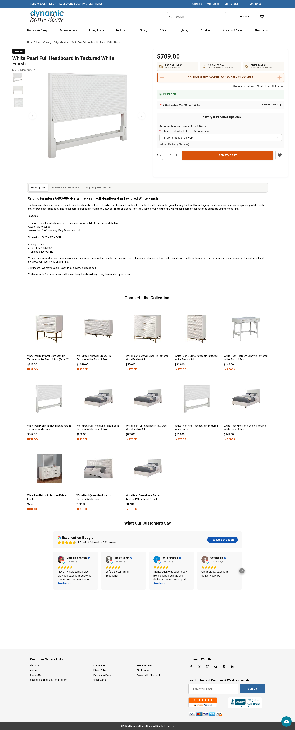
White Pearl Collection (270, 86)
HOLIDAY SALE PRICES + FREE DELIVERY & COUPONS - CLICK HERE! (66, 3)
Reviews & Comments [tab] (65, 187)
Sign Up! (252, 688)
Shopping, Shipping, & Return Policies (49, 679)
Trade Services (144, 665)
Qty (159, 155)
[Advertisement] (147, 617)
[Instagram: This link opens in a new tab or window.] (207, 666)
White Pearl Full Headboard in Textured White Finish (96, 42)
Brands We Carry (43, 42)
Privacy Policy (100, 670)
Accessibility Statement (148, 675)
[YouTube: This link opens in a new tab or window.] (216, 666)
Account (34, 670)
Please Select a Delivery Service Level (186, 131)
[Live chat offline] (286, 721)
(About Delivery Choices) (174, 144)
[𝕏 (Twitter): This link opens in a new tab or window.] (199, 666)
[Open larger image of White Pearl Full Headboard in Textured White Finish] (87, 115)
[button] (18, 77)
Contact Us (213, 4)
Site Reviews (143, 670)
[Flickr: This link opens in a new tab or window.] (232, 666)
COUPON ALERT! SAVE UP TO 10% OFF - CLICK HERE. (221, 77)
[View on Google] (61, 559)
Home (30, 42)
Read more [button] (64, 583)
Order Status (231, 4)
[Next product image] (141, 115)
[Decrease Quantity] (165, 155)
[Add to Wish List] (279, 155)
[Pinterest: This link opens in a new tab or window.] (224, 666)
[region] (17, 115)
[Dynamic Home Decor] (47, 16)
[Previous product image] (32, 115)
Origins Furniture (61, 42)
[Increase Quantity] (176, 155)
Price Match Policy (102, 675)
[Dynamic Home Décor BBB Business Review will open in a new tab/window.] (246, 702)
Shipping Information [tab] (98, 187)
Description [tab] (38, 187)
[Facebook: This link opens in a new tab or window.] (191, 666)
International (99, 665)
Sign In (243, 16)
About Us (197, 4)
